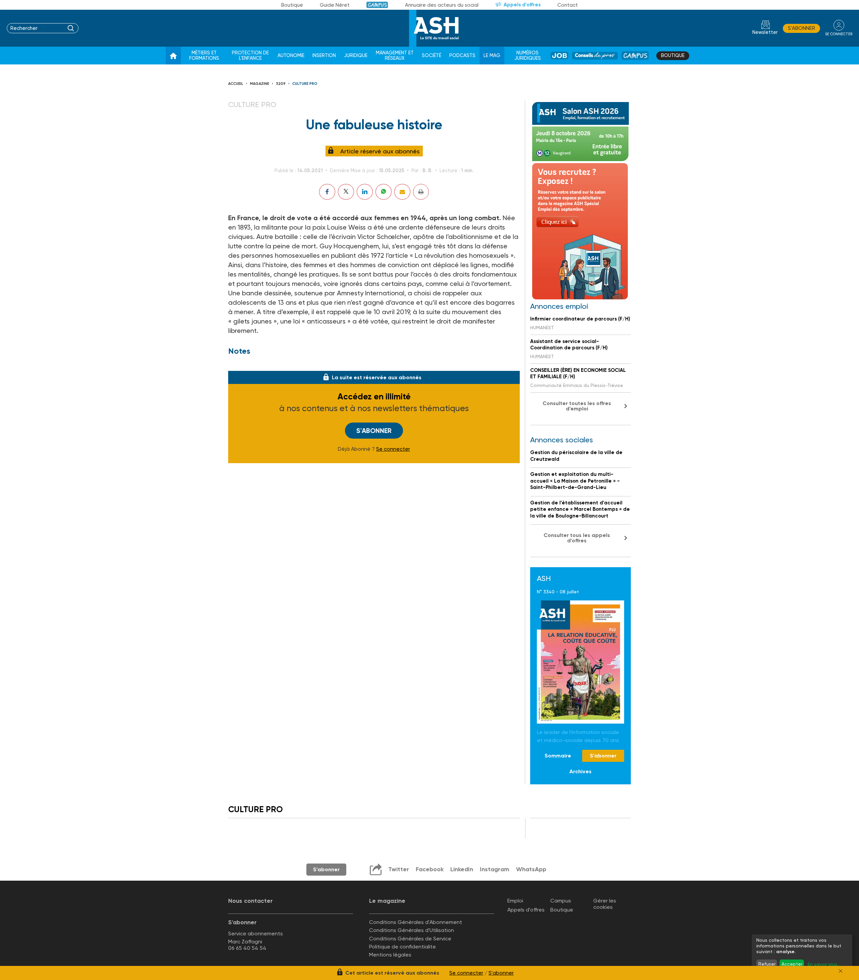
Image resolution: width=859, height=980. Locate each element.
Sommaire (558, 755)
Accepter (791, 964)
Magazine (259, 84)
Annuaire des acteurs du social (441, 5)
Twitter (398, 869)
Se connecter (393, 449)
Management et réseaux (395, 55)
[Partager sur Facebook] (327, 192)
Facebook (430, 869)
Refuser (766, 964)
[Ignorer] (840, 971)
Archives (580, 771)
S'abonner (801, 28)
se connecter (838, 34)
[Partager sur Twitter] (346, 192)
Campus (377, 4)
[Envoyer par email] (402, 192)
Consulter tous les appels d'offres (577, 538)
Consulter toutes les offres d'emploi (577, 406)
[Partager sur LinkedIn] (365, 192)
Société (431, 55)
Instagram (494, 869)
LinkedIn (461, 869)
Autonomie (290, 55)
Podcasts (462, 55)
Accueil (235, 84)
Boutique (292, 5)
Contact (567, 5)
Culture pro (304, 84)
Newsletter (765, 32)
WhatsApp (531, 869)
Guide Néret (335, 5)
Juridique (355, 55)
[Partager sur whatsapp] (383, 192)
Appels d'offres (522, 5)
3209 (281, 84)
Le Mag (492, 55)
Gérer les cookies (604, 903)
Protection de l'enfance (250, 55)
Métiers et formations (204, 55)
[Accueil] (173, 55)
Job (559, 55)
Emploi (515, 900)
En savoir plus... (824, 964)
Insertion (324, 55)
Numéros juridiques (527, 55)
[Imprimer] (421, 192)
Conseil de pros (595, 55)
